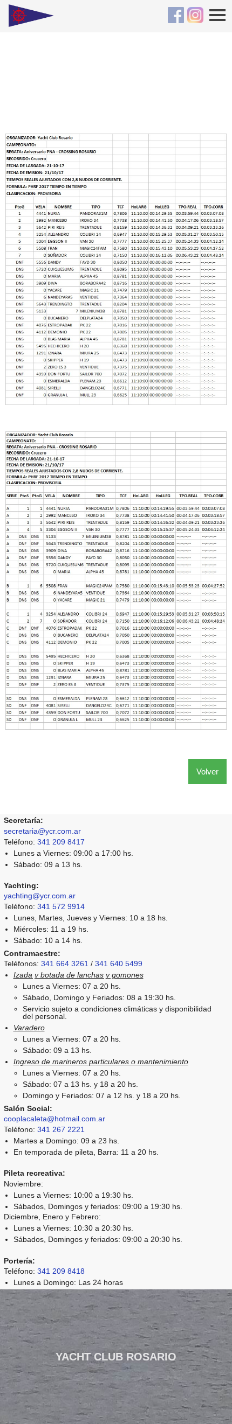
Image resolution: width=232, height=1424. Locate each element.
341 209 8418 (61, 1271)
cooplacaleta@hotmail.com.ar (54, 1118)
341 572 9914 (61, 906)
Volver (207, 771)
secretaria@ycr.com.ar (42, 831)
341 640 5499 (118, 963)
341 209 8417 (61, 841)
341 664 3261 (64, 963)
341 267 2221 (61, 1129)
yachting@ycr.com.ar (40, 895)
